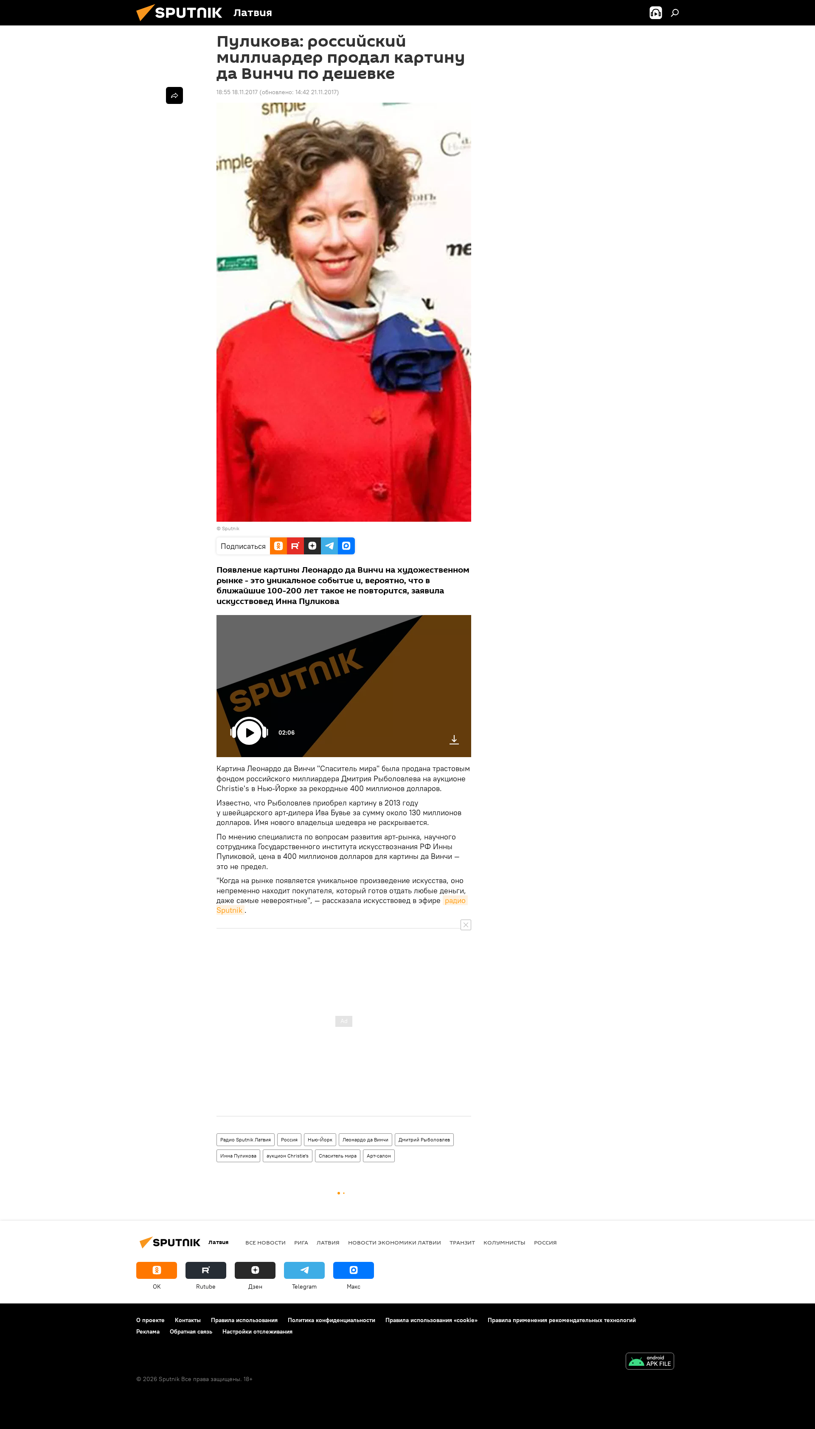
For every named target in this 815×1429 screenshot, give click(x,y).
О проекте (150, 1320)
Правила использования (244, 1320)
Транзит (462, 1242)
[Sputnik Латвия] (182, 23)
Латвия (328, 1242)
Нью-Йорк (320, 1139)
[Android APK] (650, 1362)
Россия (289, 1139)
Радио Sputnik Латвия (245, 1139)
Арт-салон (379, 1155)
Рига (301, 1242)
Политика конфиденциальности (331, 1320)
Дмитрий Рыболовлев (424, 1139)
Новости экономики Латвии (394, 1242)
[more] (174, 95)
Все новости (265, 1242)
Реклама (148, 1331)
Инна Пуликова (238, 1155)
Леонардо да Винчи (365, 1139)
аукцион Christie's (288, 1155)
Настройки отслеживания (257, 1331)
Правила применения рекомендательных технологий (562, 1320)
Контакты (188, 1320)
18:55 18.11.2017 (237, 92)
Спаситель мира (338, 1155)
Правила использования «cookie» (431, 1320)
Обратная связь (191, 1331)
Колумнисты (504, 1242)
